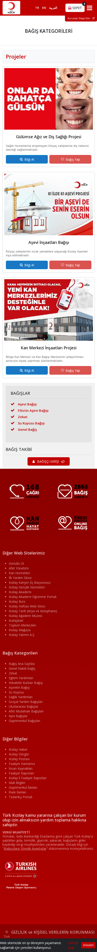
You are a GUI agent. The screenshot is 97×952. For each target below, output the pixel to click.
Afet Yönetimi (19, 568)
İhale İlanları (17, 792)
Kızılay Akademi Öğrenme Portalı (32, 597)
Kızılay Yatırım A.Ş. (22, 635)
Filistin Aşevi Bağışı (33, 410)
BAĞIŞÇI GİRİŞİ (48, 461)
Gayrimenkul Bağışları (24, 721)
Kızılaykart (16, 620)
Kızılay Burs (17, 601)
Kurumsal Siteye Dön (79, 18)
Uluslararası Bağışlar (23, 706)
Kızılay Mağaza (19, 630)
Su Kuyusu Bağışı (31, 423)
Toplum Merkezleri (22, 625)
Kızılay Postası (19, 759)
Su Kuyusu (16, 692)
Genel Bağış (27, 429)
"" (25, 848)
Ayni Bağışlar (18, 716)
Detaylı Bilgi (73, 945)
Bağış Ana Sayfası (22, 664)
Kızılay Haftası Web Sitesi (27, 606)
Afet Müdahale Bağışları (26, 711)
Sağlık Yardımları (20, 697)
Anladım (88, 945)
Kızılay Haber (18, 749)
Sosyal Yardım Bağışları (26, 702)
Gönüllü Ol (16, 563)
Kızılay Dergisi (19, 754)
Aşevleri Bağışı (19, 687)
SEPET (78, 7)
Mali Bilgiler (17, 783)
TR (37, 8)
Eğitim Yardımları (21, 678)
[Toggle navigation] (90, 8)
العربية (53, 8)
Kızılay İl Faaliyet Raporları (27, 778)
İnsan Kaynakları (20, 768)
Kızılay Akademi (20, 592)
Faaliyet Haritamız (22, 764)
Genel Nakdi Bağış (22, 668)
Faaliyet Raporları (21, 773)
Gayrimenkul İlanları (23, 787)
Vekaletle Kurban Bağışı (26, 683)
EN (44, 8)
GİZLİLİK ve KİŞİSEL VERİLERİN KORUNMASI (53, 932)
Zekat (23, 416)
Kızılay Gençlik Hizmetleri (27, 587)
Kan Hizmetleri (19, 573)
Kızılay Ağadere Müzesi (25, 616)
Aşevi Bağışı (27, 404)
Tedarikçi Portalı (20, 797)
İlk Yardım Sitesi (20, 578)
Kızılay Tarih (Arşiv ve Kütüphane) (33, 611)
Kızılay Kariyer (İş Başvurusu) (30, 582)
